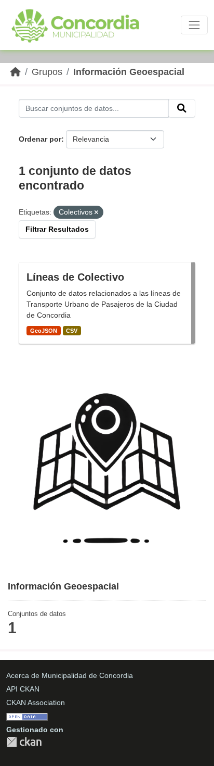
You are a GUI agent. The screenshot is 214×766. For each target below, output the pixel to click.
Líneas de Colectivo (75, 277)
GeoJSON (43, 331)
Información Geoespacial (128, 72)
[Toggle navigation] (194, 25)
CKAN (24, 741)
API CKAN (22, 689)
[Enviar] (181, 108)
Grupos (47, 72)
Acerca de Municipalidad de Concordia (69, 675)
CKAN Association (35, 702)
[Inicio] (15, 72)
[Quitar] (96, 212)
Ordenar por (40, 139)
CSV (71, 331)
